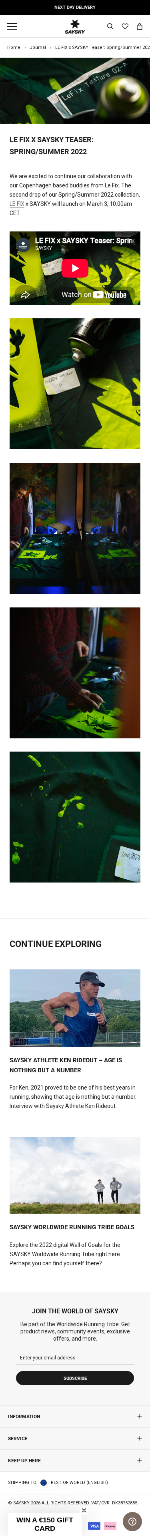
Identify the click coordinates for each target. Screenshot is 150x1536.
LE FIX (17, 204)
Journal (38, 47)
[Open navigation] (14, 26)
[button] (45, 1524)
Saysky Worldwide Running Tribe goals (72, 1227)
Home (13, 47)
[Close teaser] (84, 1510)
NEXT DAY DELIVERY (75, 7)
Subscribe (75, 1378)
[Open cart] (139, 26)
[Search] (110, 26)
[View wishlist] (125, 26)
